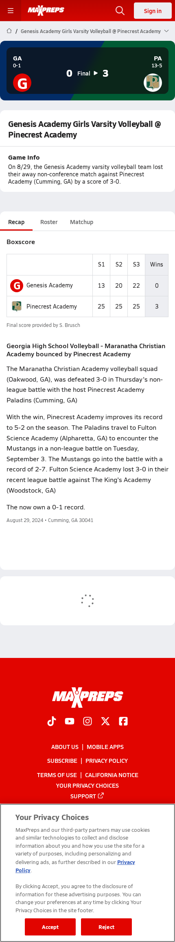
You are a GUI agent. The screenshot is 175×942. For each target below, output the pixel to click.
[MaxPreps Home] (46, 10)
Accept (50, 927)
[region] (87, 873)
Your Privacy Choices (87, 785)
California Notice (111, 775)
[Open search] (120, 10)
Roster (48, 222)
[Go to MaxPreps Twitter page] (105, 722)
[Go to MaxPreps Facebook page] (123, 722)
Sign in (153, 11)
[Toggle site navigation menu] (10, 10)
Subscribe (62, 761)
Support (83, 796)
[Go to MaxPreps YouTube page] (69, 722)
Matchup (81, 222)
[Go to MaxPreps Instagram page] (87, 722)
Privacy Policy (106, 761)
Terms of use (57, 775)
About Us (65, 747)
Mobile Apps (105, 747)
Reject (106, 927)
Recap (16, 222)
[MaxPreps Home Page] (9, 31)
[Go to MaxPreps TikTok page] (52, 722)
